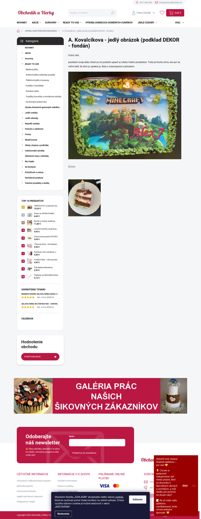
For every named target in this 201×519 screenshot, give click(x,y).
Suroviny (29, 58)
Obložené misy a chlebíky (37, 156)
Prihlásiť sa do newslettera (84, 453)
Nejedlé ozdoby (32, 123)
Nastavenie (63, 513)
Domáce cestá (32, 91)
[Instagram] (152, 495)
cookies (119, 497)
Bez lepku (29, 161)
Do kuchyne (30, 167)
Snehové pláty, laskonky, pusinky (40, 75)
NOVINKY (29, 47)
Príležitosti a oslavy (34, 172)
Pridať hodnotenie (32, 356)
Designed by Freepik (26, 501)
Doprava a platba (65, 486)
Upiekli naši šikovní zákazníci (30, 496)
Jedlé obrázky (31, 118)
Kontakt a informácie (67, 481)
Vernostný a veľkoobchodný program (34, 481)
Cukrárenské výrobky (34, 151)
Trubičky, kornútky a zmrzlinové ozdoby (43, 96)
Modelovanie (31, 140)
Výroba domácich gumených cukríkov (42, 107)
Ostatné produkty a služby (37, 183)
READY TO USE (32, 64)
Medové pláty (32, 69)
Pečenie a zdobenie (34, 129)
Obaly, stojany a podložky (37, 145)
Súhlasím (138, 499)
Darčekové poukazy (34, 178)
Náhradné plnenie (25, 486)
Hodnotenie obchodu (26, 491)
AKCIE (28, 53)
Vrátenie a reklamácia (67, 491)
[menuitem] (23, 22)
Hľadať (113, 13)
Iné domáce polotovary (36, 102)
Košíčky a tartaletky (35, 85)
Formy (28, 134)
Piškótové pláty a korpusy (37, 80)
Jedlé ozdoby (31, 113)
